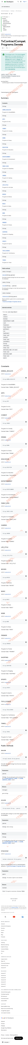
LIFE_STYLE (5, 185)
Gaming (3, 942)
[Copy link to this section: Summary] (9, 98)
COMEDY (4, 128)
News (2, 932)
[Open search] (18, 1)
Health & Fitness (4, 946)
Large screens (4, 959)
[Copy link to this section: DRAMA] (7, 437)
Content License (14, 907)
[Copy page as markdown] (7, 48)
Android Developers (5, 10)
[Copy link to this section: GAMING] (8, 525)
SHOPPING (5, 232)
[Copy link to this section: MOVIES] (7, 569)
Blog (2, 934)
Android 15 (3, 977)
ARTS (4, 119)
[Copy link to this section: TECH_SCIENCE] (12, 701)
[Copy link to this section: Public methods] (14, 746)
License (7, 1035)
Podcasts (3, 936)
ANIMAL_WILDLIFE (7, 109)
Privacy (2, 951)
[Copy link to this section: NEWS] (6, 613)
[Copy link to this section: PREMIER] (8, 635)
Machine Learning (5, 944)
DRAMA (4, 138)
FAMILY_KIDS (6, 166)
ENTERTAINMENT (6, 156)
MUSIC (4, 203)
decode (4, 275)
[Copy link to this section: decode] (7, 750)
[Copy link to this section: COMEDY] (8, 415)
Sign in (24, 1)
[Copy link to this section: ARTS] (5, 393)
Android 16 (3, 975)
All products (4, 1030)
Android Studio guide (5, 992)
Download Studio (4, 998)
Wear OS (3, 961)
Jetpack (18, 59)
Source (2, 930)
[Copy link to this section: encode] (7, 800)
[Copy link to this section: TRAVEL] (7, 723)
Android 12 (3, 984)
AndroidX (7, 59)
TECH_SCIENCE (6, 250)
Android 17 (3, 973)
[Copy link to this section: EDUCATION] (10, 459)
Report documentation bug (7, 1008)
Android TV (3, 967)
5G (1, 953)
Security (3, 928)
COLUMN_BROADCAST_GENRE (10, 778)
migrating (7, 64)
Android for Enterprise (6, 926)
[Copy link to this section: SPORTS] (7, 679)
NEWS (4, 213)
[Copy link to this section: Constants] (10, 366)
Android (3, 924)
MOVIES (4, 194)
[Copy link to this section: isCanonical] (9, 851)
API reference (6, 6)
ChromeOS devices (5, 963)
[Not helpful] (12, 14)
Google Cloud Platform (6, 1028)
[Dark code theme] (26, 378)
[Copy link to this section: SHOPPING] (9, 657)
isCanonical (6, 296)
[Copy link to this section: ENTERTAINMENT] (13, 481)
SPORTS (4, 241)
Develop (12, 10)
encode (4, 285)
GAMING (4, 175)
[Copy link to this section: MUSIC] (6, 591)
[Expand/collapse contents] (9, 17)
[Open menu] (2, 1)
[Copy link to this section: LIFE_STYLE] (9, 547)
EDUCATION (5, 147)
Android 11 (3, 986)
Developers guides (5, 994)
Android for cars (4, 965)
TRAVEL (4, 260)
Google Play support (5, 1010)
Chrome (3, 1023)
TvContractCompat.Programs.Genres (12, 301)
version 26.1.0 (8, 34)
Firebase (3, 1025)
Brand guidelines (14, 1035)
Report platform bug (5, 1006)
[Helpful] (10, 14)
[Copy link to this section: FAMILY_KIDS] (10, 503)
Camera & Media (4, 949)
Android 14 (3, 979)
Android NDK (4, 1000)
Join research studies (5, 1012)
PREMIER (4, 222)
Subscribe (18, 1038)
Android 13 (3, 982)
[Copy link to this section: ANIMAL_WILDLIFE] (14, 371)
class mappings (11, 69)
